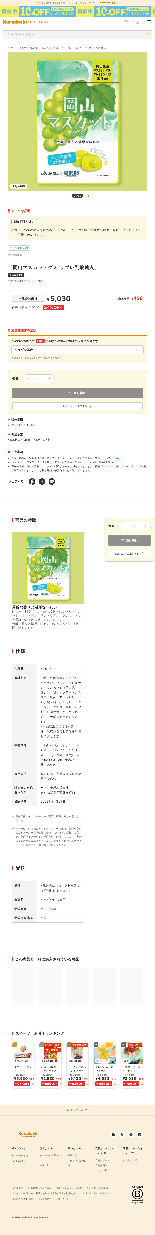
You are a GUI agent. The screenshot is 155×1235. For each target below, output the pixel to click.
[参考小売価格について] (29, 307)
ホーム (11, 47)
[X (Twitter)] (122, 1135)
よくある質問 (44, 1199)
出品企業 (44, 1164)
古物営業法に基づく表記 (39, 1187)
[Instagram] (140, 1135)
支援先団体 (101, 1165)
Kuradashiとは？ (109, 2)
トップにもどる (79, 1110)
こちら (117, 458)
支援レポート (102, 1160)
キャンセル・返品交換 (97, 1187)
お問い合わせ (62, 1199)
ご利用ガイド (19, 1160)
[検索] (126, 22)
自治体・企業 (130, 1160)
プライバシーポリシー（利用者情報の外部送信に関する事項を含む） (45, 1193)
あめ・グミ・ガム (51, 47)
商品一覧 (72, 1155)
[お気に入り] (132, 22)
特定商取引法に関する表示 (69, 1187)
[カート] (143, 22)
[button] (33, 1084)
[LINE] (131, 1135)
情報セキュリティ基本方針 (96, 1193)
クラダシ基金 (102, 1170)
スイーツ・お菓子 (28, 47)
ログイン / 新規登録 (38, 22)
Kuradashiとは (20, 1155)
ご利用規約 (17, 1187)
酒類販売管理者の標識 (23, 1199)
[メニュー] (149, 22)
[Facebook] (113, 1135)
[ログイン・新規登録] (137, 22)
